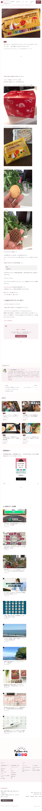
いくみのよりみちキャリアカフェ (36, 768)
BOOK (36, 796)
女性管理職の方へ (12, 2)
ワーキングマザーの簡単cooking (5, 776)
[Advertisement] (21, 65)
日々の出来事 (13, 772)
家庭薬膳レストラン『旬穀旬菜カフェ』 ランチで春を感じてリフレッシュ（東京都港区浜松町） (11, 438)
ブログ (23, 2)
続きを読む (4, 419)
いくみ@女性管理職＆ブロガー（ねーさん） (16, 369)
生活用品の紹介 (13, 774)
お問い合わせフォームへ (6, 800)
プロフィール (27, 2)
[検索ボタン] (38, 483)
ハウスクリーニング (14, 767)
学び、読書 (3, 778)
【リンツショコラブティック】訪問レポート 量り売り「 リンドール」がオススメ (11, 415)
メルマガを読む (32, 2)
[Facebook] (19, 754)
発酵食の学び (13, 776)
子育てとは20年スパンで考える (26, 771)
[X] (16, 754)
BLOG (40, 796)
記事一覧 (10, 379)
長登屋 (7, 268)
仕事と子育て (3, 768)
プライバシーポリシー (37, 806)
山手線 (12, 770)
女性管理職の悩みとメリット (5, 766)
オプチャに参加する (8, 320)
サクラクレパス (7, 287)
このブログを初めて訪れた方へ (26, 768)
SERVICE (32, 796)
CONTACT (38, 2)
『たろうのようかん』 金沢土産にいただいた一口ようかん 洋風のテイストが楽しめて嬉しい (31, 438)
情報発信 (2, 770)
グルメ (4, 413)
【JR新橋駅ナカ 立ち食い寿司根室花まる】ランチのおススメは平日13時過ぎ (30, 415)
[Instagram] (22, 754)
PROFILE (27, 796)
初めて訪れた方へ (18, 2)
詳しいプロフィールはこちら (29, 376)
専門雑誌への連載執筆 (36, 770)
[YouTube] (25, 754)
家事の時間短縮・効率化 (15, 765)
